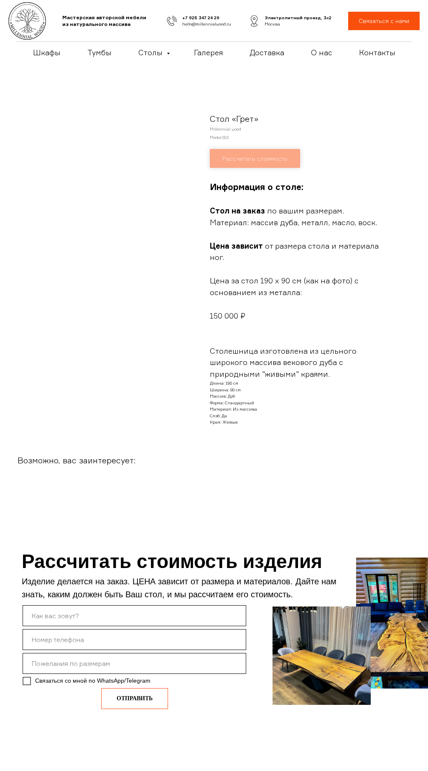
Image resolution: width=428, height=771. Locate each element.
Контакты (377, 52)
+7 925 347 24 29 (200, 17)
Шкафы (47, 52)
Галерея (208, 52)
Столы (151, 52)
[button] (384, 21)
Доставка (267, 52)
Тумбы (99, 52)
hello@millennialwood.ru (206, 23)
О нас (321, 52)
